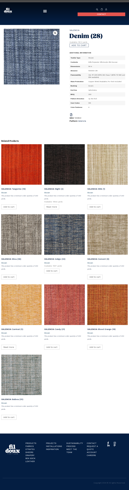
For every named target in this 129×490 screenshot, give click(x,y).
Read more (51, 207)
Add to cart (79, 45)
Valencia (74, 30)
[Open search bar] (97, 9)
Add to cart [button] (8, 207)
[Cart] (102, 9)
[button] (45, 11)
